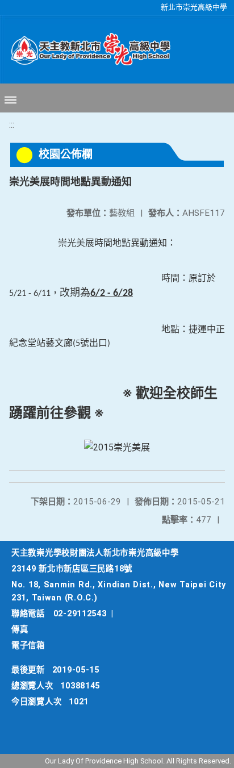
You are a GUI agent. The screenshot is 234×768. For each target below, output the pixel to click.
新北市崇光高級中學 (194, 7)
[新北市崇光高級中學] (85, 49)
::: (11, 124)
